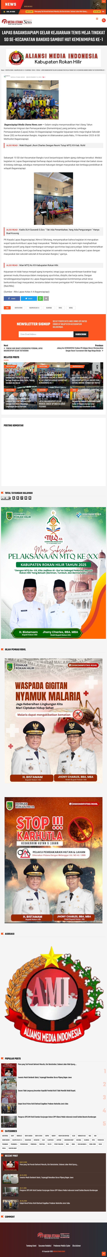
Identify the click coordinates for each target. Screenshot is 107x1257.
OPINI (93, 1140)
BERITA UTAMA (18, 308)
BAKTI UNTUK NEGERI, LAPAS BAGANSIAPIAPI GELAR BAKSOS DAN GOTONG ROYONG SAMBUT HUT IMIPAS (86, 380)
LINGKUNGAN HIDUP (68, 1140)
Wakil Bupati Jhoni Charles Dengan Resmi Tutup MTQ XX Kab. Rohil (52, 145)
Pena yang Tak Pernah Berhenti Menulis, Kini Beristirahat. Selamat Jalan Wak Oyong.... (47, 1064)
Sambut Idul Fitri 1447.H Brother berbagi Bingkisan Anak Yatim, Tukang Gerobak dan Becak (20, 380)
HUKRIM (54, 1136)
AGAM (12, 1136)
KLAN (43, 1140)
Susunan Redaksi (44, 1246)
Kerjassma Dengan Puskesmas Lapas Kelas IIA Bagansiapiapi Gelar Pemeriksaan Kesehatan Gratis (86, 404)
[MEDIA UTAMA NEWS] (53, 1240)
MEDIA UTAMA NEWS (59, 1251)
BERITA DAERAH (10, 366)
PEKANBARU (5, 1144)
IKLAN (73, 1136)
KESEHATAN (43, 390)
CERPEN (47, 1136)
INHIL (90, 1136)
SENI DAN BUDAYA (82, 1144)
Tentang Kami (31, 1246)
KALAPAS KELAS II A (34, 308)
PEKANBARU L (14, 1144)
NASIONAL (78, 1140)
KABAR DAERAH (6, 1140)
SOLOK (100, 1144)
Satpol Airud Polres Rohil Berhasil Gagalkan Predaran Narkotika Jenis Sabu (43, 1104)
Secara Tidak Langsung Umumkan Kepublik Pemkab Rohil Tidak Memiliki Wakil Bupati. (47, 1091)
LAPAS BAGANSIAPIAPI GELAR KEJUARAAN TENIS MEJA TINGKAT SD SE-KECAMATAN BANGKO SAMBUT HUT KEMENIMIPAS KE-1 (53, 379)
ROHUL (73, 1144)
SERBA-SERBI (92, 1144)
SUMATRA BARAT (13, 1148)
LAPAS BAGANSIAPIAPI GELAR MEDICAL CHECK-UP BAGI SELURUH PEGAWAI (52, 404)
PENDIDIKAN (33, 1144)
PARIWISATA (101, 1140)
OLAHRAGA (49, 308)
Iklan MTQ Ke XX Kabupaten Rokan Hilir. (39, 265)
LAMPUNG (59, 1140)
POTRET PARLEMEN (58, 1144)
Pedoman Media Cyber (62, 1246)
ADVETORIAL (5, 1136)
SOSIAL (71, 308)
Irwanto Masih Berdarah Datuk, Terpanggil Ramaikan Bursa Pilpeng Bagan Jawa (45, 1077)
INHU (95, 1136)
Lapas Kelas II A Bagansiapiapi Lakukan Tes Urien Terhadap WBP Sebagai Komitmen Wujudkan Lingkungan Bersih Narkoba (18, 403)
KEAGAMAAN (28, 1140)
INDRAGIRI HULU (82, 1136)
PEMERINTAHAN (24, 1144)
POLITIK (49, 1144)
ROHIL (60, 308)
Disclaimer (76, 1246)
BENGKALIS (19, 1136)
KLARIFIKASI (50, 1140)
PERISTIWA (42, 1144)
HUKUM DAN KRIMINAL (63, 1136)
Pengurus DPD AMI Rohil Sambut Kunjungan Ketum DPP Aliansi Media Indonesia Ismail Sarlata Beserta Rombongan (57, 1117)
